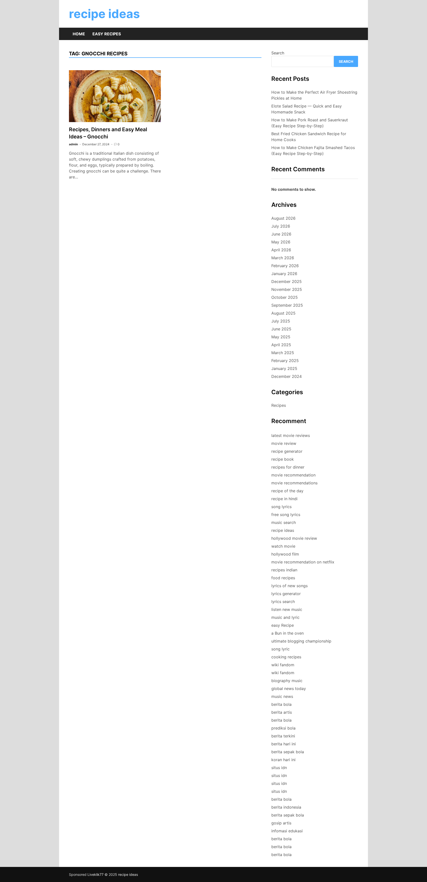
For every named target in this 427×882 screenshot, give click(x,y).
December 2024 (286, 376)
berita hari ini (283, 743)
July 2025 (280, 321)
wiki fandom (282, 664)
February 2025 (285, 360)
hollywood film (285, 554)
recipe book (282, 459)
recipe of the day (287, 490)
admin (73, 144)
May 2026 (280, 241)
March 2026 (282, 257)
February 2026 (285, 265)
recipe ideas (104, 13)
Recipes (278, 405)
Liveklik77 (95, 874)
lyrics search (283, 601)
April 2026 (281, 249)
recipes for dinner (287, 467)
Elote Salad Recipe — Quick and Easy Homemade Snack (306, 109)
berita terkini (283, 735)
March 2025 (282, 352)
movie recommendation (293, 475)
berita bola (281, 704)
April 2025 (281, 344)
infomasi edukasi (287, 830)
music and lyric (285, 617)
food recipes (283, 577)
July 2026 (280, 226)
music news (282, 696)
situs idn (279, 767)
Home (79, 33)
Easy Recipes (106, 33)
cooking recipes (286, 656)
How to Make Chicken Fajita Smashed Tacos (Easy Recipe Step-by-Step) (313, 150)
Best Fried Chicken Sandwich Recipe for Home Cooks (308, 136)
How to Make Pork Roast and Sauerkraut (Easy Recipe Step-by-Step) (309, 122)
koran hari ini (283, 759)
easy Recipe (282, 625)
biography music (286, 680)
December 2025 (286, 281)
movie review (283, 443)
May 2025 (280, 336)
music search (283, 522)
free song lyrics (285, 514)
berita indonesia (286, 807)
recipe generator (286, 451)
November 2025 (286, 289)
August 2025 (283, 313)
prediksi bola (283, 728)
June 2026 (281, 234)
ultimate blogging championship (301, 641)
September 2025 (287, 305)
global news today (288, 688)
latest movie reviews (290, 435)
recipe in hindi (284, 498)
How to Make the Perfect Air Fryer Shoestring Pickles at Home (314, 95)
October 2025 (284, 297)
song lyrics (281, 506)
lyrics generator (286, 593)
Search (277, 52)
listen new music (286, 609)
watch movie (283, 546)
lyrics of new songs (289, 585)
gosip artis (281, 822)
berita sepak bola (287, 751)
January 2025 (284, 368)
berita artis (281, 712)
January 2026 (284, 273)
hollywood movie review (294, 538)
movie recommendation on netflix (302, 561)
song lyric (280, 648)
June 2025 (281, 328)
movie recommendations (294, 482)
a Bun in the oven (287, 633)
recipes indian (284, 569)
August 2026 (283, 218)
